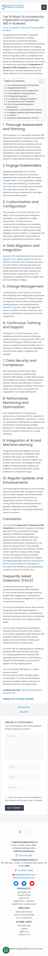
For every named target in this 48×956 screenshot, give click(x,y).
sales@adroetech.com (24, 874)
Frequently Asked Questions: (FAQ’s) (23, 118)
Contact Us (24, 935)
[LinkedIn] (24, 883)
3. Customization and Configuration (22, 90)
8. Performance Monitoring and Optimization (19, 105)
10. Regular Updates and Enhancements (24, 112)
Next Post (24, 712)
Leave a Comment (11, 28)
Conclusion (11, 115)
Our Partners (24, 926)
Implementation (24, 912)
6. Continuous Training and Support (21, 99)
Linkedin (29, 699)
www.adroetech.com (25, 878)
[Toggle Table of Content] (39, 81)
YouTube (20, 699)
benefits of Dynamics (12, 307)
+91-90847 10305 (25, 870)
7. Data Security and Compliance (20, 101)
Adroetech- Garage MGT (24, 904)
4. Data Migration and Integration (21, 93)
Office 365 (24, 898)
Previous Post (24, 707)
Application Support (24, 915)
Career (24, 929)
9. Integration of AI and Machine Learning (24, 110)
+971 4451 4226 (25, 855)
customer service (11, 186)
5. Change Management (16, 96)
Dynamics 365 (24, 892)
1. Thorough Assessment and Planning (22, 85)
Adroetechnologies (33, 949)
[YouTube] (32, 883)
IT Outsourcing (24, 918)
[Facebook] (16, 883)
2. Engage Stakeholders (16, 88)
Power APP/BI (24, 895)
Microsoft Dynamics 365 (32, 28)
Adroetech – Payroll (24, 901)
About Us (24, 932)
